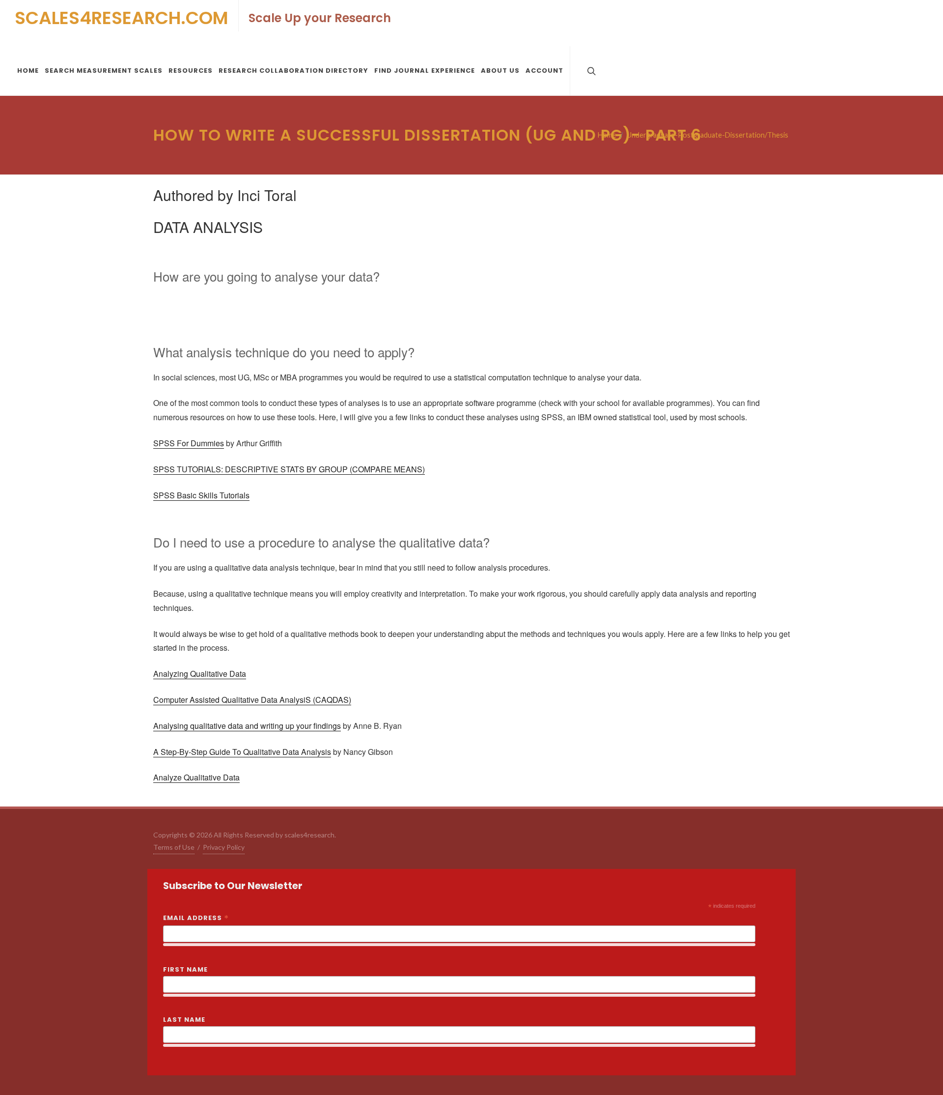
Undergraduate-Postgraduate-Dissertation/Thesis (707, 135)
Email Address (196, 918)
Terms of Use (173, 847)
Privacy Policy (224, 847)
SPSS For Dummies (188, 443)
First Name (185, 969)
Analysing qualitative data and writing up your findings (247, 725)
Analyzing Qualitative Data (199, 673)
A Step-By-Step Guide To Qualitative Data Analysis (242, 751)
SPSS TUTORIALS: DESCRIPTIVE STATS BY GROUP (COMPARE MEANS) (289, 469)
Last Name (184, 1019)
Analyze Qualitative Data (196, 777)
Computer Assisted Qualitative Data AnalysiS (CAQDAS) (252, 699)
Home (607, 135)
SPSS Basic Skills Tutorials (201, 495)
